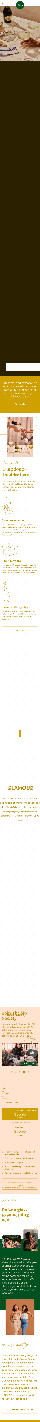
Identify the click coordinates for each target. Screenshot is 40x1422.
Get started (20, 630)
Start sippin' (20, 404)
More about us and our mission (20, 1401)
